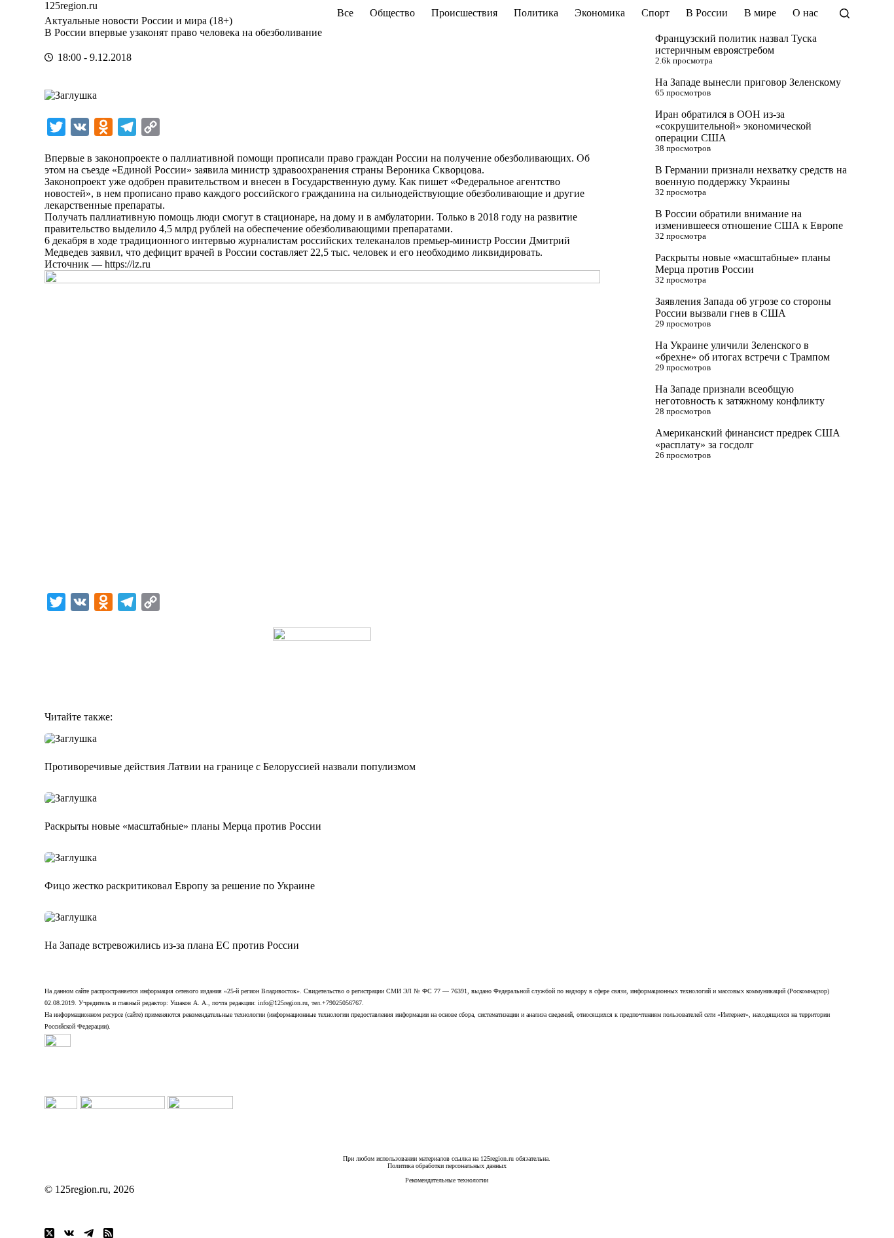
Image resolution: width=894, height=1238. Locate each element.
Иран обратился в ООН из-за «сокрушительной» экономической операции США (733, 126)
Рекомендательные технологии (446, 1180)
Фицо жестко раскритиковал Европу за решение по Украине (180, 885)
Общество (392, 12)
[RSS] (108, 1233)
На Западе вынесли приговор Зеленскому (748, 82)
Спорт (655, 12)
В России (707, 12)
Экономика (600, 12)
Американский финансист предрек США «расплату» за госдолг (747, 438)
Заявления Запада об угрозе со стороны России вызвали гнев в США (743, 307)
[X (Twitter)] (49, 1233)
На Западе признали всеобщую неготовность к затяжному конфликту (740, 394)
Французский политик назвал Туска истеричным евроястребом (736, 44)
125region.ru (71, 5)
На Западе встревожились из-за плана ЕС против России (172, 945)
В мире (760, 12)
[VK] (69, 1233)
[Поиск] (844, 13)
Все (345, 12)
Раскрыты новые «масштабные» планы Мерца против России (743, 263)
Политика (536, 12)
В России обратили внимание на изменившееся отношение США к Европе (749, 219)
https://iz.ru (128, 264)
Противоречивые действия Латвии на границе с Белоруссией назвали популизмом (230, 766)
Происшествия (464, 12)
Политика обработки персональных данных (447, 1165)
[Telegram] (89, 1233)
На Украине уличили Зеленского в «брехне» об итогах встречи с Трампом (742, 351)
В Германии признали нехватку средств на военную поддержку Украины (751, 175)
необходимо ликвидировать (478, 252)
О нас (805, 12)
